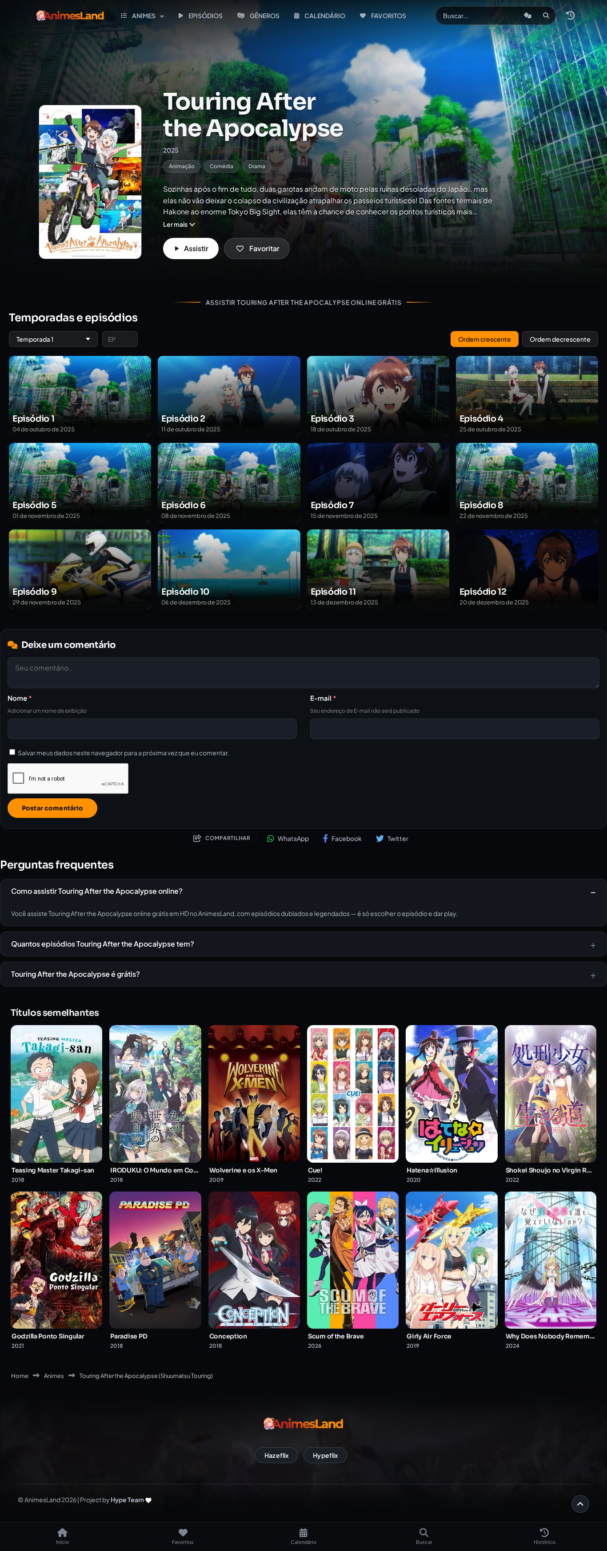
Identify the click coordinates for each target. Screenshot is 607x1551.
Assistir (196, 248)
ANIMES (144, 16)
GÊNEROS (265, 16)
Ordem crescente (484, 339)
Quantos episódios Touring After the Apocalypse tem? (102, 943)
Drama (256, 166)
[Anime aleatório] (528, 15)
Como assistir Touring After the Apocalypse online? (97, 891)
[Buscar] (546, 15)
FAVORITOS (388, 16)
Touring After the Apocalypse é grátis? (75, 974)
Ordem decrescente (560, 339)
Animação (182, 166)
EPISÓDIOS (205, 16)
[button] (570, 15)
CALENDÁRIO (324, 16)
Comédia (221, 166)
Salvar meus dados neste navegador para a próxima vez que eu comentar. (123, 752)
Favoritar (264, 248)
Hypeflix (325, 1455)
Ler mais (175, 224)
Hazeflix (276, 1455)
